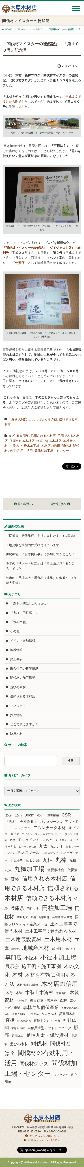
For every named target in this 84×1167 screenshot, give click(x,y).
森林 (63, 1000)
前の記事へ (25, 504)
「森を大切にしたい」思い (27, 419)
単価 (33, 917)
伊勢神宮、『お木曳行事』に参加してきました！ (40, 554)
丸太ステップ (50, 852)
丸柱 (47, 860)
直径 (9, 1020)
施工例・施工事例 (41, 966)
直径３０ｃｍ (43, 1020)
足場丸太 (18, 1035)
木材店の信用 (50, 446)
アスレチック (21, 828)
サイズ (15, 834)
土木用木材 (58, 939)
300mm (53, 815)
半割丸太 (22, 917)
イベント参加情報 (22, 640)
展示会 (12, 966)
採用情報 (16, 715)
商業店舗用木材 (62, 917)
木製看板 (61, 993)
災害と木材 (49, 1014)
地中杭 (15, 948)
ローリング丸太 (27, 846)
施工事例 (16, 659)
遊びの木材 (18, 687)
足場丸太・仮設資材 (47, 1035)
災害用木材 (67, 1014)
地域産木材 (35, 948)
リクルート (18, 706)
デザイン (27, 834)
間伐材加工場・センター (51, 450)
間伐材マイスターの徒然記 (30, 29)
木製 (19, 993)
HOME (8, 29)
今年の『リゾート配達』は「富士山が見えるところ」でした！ (40, 566)
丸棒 (61, 860)
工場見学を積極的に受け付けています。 (34, 545)
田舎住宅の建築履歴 (24, 668)
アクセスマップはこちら (44, 1135)
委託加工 (71, 949)
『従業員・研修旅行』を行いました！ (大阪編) (42, 535)
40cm (40, 815)
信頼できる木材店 (48, 441)
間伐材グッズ (34, 1063)
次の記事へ (59, 504)
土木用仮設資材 (23, 939)
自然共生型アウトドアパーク (49, 1028)
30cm (29, 815)
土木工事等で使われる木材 (50, 931)
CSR (66, 814)
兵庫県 (17, 908)
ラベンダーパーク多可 (54, 840)
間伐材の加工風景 (22, 677)
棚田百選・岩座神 (43, 1000)
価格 (15, 879)
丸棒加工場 (29, 869)
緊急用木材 (18, 1028)
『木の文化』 (19, 622)
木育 (9, 993)
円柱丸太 (33, 909)
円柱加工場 (57, 907)
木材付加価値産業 (28, 984)
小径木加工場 (30, 446)
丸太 (43, 846)
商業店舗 (44, 917)
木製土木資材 (39, 992)
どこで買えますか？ (24, 724)
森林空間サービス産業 (25, 1014)
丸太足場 (32, 861)
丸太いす (56, 846)
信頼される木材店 (21, 441)
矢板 (57, 1020)
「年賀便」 (20, 263)
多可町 (57, 948)
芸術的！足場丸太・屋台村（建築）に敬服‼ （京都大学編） (41, 580)
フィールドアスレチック (48, 834)
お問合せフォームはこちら (44, 1140)
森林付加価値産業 (41, 1007)
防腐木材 (16, 733)
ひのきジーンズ (51, 821)
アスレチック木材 (49, 827)
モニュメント (28, 840)
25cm (18, 815)
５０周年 (22, 435)
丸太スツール (28, 852)
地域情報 (16, 650)
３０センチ (60, 1075)
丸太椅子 (16, 861)
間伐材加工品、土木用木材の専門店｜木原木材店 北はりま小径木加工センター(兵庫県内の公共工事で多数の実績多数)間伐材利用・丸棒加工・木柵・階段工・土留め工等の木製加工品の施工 (19, 10)
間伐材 (66, 446)
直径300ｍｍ (24, 1020)
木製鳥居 (22, 1000)
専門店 (13, 958)
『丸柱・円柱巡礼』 (24, 613)
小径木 (14, 446)
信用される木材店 (43, 435)
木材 (17, 975)
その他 (52, 419)
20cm (9, 815)
